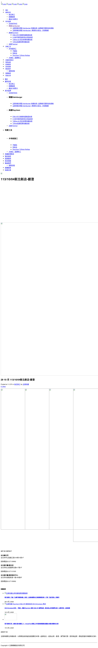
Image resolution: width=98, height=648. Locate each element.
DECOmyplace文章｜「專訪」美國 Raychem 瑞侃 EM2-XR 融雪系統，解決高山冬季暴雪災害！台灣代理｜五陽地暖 (37, 608)
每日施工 (17, 384)
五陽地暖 (26, 384)
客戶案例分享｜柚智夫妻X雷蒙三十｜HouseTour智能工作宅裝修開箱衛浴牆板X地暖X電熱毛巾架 (31, 624)
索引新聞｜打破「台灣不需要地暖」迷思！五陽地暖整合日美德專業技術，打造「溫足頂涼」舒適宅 (32, 597)
